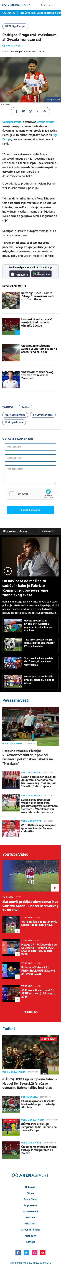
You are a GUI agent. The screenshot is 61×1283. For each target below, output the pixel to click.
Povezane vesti (14, 286)
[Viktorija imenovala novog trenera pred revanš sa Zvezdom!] (11, 379)
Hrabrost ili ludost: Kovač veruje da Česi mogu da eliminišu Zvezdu (36, 322)
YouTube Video (15, 854)
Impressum (30, 1205)
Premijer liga (29, 1097)
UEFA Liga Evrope (15, 26)
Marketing (30, 1235)
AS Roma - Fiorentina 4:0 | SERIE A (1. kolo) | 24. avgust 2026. (38, 993)
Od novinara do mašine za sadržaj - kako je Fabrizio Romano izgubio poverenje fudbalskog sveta (25, 588)
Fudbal (25, 407)
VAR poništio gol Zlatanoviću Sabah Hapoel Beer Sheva (39, 923)
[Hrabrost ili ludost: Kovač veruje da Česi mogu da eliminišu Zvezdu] (11, 326)
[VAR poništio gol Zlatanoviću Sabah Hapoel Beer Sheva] (11, 924)
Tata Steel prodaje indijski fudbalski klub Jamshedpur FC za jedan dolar (39, 643)
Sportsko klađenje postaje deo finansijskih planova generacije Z (38, 661)
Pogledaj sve (48, 531)
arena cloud (30, 1199)
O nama (30, 1217)
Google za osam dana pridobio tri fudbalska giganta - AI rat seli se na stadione (38, 625)
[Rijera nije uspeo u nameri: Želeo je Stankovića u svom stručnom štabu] (11, 300)
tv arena (17, 1263)
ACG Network (30, 1211)
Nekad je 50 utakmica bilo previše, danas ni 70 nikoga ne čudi (39, 680)
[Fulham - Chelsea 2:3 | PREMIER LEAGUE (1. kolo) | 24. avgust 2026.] (11, 970)
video (30, 1193)
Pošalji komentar (30, 510)
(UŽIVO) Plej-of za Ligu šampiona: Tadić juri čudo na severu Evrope (39, 1127)
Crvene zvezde (45, 122)
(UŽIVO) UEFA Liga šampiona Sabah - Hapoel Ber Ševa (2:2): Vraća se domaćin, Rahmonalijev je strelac (29, 1083)
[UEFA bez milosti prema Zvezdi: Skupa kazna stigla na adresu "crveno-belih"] (11, 352)
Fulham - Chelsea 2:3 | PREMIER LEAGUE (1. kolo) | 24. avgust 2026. (38, 970)
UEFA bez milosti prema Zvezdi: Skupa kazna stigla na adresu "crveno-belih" (39, 349)
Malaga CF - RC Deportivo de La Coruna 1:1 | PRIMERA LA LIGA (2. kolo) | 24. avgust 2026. (39, 949)
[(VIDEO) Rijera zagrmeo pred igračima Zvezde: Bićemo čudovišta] (11, 828)
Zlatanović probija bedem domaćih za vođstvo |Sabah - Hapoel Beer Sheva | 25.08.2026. (30, 906)
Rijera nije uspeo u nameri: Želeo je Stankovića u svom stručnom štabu (37, 296)
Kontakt (30, 1241)
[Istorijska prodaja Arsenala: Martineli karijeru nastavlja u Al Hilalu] (11, 1104)
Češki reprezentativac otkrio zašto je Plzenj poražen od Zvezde (39, 1150)
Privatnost (30, 1223)
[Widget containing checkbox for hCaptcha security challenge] (30, 494)
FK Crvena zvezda (43, 414)
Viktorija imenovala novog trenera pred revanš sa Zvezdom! (37, 375)
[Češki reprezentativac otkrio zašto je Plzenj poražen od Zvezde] (11, 1150)
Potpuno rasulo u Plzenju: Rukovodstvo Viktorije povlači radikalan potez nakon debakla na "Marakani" (27, 757)
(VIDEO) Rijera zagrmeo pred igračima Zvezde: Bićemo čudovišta (38, 828)
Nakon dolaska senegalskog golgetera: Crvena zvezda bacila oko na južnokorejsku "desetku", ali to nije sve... (38, 781)
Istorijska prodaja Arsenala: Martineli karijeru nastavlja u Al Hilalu (39, 1104)
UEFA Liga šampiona (13, 1072)
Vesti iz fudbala (31, 772)
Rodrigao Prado (11, 122)
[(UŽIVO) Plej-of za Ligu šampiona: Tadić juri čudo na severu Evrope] (11, 1127)
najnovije (30, 1187)
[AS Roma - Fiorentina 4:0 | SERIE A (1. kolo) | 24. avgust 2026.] (11, 993)
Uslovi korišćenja (30, 1229)
